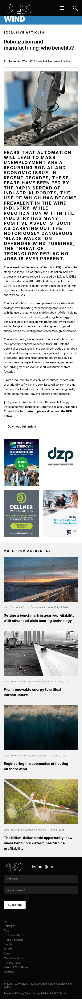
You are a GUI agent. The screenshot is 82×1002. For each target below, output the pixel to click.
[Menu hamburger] (62, 8)
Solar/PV (9, 929)
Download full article (22, 426)
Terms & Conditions (16, 970)
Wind (7, 924)
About (7, 956)
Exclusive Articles (15, 938)
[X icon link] (52, 870)
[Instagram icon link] (46, 870)
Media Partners (13, 961)
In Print (8, 952)
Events (8, 947)
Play (6, 933)
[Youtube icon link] (40, 870)
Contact (9, 975)
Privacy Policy (13, 966)
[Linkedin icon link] (33, 870)
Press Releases (13, 943)
